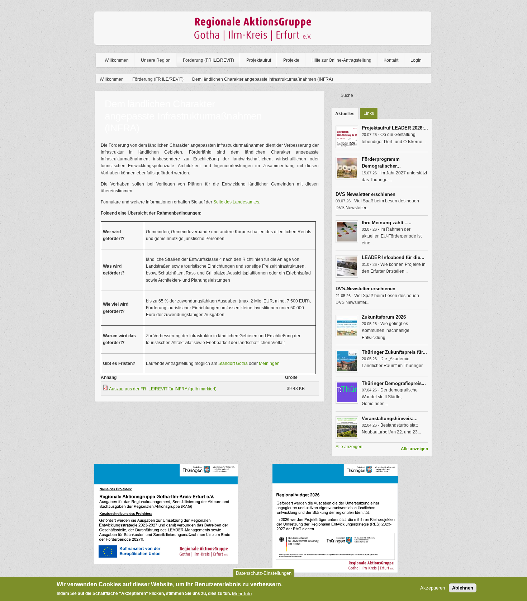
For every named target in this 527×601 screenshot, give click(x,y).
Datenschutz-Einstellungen (263, 573)
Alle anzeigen (414, 448)
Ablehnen (462, 588)
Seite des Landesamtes (236, 202)
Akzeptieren (432, 588)
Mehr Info (242, 593)
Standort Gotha (233, 363)
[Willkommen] (262, 43)
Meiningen (269, 363)
